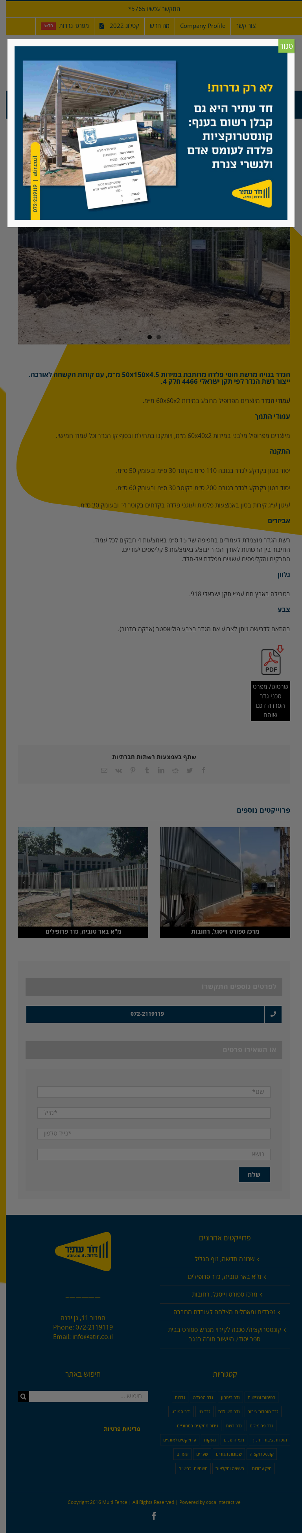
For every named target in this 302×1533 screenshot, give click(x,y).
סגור (286, 46)
